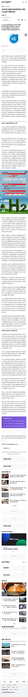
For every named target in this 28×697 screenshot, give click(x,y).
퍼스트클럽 (3, 687)
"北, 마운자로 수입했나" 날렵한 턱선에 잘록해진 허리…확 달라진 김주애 (18, 476)
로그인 (4, 681)
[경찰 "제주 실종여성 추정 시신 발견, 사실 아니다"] (22, 615)
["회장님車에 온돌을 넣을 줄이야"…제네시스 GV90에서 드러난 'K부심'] (5, 490)
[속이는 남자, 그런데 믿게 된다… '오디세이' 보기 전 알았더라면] (6, 654)
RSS (17, 687)
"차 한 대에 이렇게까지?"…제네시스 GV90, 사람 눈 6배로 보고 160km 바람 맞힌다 (14, 420)
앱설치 (11, 681)
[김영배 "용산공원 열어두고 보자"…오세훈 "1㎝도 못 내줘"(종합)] (22, 621)
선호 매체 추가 (6, 20)
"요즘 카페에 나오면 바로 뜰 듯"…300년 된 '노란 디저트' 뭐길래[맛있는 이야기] (14, 426)
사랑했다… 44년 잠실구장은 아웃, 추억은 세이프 (18, 665)
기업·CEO (8, 6)
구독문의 (8, 687)
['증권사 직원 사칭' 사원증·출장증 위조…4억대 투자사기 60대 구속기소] (5, 497)
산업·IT (3, 6)
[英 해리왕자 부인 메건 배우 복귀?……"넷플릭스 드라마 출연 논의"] (22, 608)
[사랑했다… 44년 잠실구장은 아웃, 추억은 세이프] (6, 668)
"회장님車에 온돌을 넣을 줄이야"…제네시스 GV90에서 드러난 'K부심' (18, 488)
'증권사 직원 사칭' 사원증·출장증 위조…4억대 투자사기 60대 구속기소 (18, 495)
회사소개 (3, 685)
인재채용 (14, 685)
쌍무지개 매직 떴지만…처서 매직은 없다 (18, 645)
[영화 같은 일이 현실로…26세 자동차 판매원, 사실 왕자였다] (5, 503)
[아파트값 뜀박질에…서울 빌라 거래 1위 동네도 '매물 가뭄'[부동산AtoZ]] (22, 602)
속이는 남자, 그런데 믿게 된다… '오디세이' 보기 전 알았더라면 (18, 652)
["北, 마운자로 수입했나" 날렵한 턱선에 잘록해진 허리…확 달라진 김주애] (5, 478)
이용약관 (11, 689)
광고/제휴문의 (8, 685)
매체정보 (15, 689)
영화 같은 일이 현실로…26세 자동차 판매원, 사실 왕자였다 (18, 501)
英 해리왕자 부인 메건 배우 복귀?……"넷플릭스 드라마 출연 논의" (10, 607)
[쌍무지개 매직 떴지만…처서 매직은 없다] (6, 647)
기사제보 (13, 687)
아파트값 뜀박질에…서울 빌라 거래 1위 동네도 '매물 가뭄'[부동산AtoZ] (11, 601)
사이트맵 (23, 681)
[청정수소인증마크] (14, 39)
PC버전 (17, 681)
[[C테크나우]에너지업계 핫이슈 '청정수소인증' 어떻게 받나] (14, 192)
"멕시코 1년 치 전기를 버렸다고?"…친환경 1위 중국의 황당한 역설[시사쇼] (14, 423)
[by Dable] (24, 627)
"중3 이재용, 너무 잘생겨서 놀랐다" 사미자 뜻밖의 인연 (18, 482)
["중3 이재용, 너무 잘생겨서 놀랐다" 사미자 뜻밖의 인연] (5, 484)
